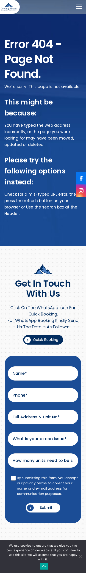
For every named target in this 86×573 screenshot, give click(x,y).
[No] (80, 556)
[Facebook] (81, 178)
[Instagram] (81, 190)
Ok (44, 566)
